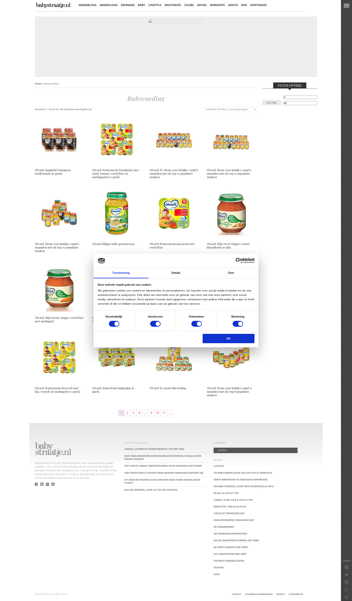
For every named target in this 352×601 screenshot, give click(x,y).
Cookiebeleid (296, 594)
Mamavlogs (109, 5)
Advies (202, 5)
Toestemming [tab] (121, 272)
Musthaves (173, 5)
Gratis (233, 5)
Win (244, 5)
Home (38, 83)
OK (228, 338)
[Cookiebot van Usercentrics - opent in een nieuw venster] (238, 260)
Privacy (280, 594)
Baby (141, 5)
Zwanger (128, 5)
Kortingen (258, 5)
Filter (272, 102)
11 (164, 413)
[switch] (155, 324)
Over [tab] (231, 272)
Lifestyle (154, 5)
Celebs (189, 5)
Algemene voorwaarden (259, 594)
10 (157, 413)
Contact (236, 594)
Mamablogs (87, 5)
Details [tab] (176, 272)
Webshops (217, 5)
